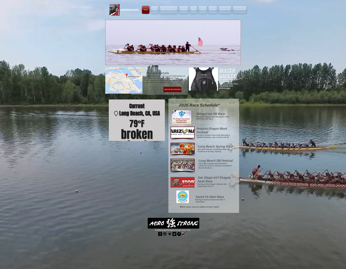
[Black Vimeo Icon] (170, 234)
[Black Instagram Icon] (165, 234)
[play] (234, 62)
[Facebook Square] (160, 234)
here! (228, 88)
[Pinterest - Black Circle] (179, 234)
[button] (173, 42)
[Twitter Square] (174, 234)
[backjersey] (184, 234)
